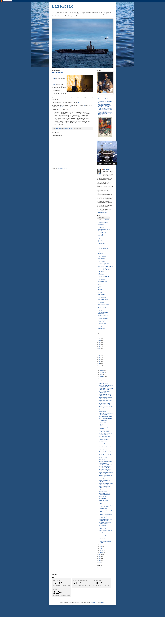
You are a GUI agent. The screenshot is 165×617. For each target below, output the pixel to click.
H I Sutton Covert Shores (103, 246)
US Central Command (102, 325)
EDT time (56, 580)
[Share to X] (79, 128)
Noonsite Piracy (101, 274)
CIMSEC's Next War (102, 230)
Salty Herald (100, 296)
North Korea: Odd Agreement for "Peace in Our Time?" (106, 386)
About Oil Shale (102, 478)
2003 (99, 562)
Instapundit (100, 251)
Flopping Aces (101, 241)
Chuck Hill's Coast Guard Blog (104, 229)
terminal (68, 97)
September (102, 376)
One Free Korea (101, 279)
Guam (55, 590)
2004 (99, 560)
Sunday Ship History (103, 383)
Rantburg (100, 289)
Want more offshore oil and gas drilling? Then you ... (105, 439)
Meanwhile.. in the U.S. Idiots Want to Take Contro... (105, 431)
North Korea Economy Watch (104, 276)
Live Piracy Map (101, 258)
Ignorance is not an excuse (105, 436)
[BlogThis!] (78, 128)
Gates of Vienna (101, 243)
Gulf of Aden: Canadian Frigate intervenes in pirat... (105, 520)
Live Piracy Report (102, 259)
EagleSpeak (62, 6)
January (101, 552)
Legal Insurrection (102, 256)
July (100, 380)
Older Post (90, 165)
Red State (100, 292)
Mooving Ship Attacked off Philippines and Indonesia (105, 487)
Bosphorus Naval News (103, 222)
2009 (99, 367)
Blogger (103, 602)
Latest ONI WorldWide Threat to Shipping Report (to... (106, 484)
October (101, 374)
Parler (99, 284)
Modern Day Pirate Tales (103, 263)
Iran (78, 102)
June (101, 381)
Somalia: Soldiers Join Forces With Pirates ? (105, 517)
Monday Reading (102, 411)
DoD (99, 238)
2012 (99, 361)
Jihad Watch (100, 253)
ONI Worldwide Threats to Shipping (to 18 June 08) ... (105, 404)
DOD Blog (100, 240)
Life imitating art (102, 443)
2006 (99, 556)
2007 (99, 554)
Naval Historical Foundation (103, 264)
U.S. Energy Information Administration (103, 313)
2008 (99, 368)
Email (98, 138)
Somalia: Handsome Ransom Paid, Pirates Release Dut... (105, 395)
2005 (99, 558)
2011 (99, 363)
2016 (99, 353)
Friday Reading (102, 459)
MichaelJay (93, 602)
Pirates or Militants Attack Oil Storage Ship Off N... (105, 434)
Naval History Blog (102, 268)
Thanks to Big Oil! (103, 457)
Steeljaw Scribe (101, 302)
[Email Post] (75, 128)
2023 (99, 340)
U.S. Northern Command (103, 320)
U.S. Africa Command (102, 310)
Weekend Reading (57, 72)
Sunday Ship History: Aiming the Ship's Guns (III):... (106, 414)
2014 (99, 357)
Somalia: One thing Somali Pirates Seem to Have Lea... (106, 398)
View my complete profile (102, 212)
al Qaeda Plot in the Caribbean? (105, 449)
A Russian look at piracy (104, 489)
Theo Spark (100, 309)
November (102, 372)
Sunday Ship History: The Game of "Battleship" (105, 534)
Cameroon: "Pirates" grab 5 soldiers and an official (105, 470)
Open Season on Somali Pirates (105, 530)
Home (72, 165)
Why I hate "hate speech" (104, 444)
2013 (99, 359)
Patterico (100, 286)
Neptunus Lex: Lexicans (103, 273)
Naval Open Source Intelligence (104, 269)
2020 (99, 346)
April (101, 546)
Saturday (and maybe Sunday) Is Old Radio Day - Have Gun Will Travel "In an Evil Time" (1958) (104, 105)
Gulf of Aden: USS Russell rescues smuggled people (105, 494)
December (102, 370)
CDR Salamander (101, 227)
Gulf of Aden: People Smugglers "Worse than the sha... (106, 506)
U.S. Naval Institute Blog (103, 318)
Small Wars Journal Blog (103, 299)
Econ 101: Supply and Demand (105, 416)
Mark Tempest (106, 169)
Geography (101, 409)
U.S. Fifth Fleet (101, 316)
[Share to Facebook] (80, 128)
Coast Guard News (102, 232)
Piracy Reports (102, 525)
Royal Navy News (101, 294)
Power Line (100, 287)
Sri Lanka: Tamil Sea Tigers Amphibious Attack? (105, 467)
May (101, 544)
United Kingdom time (80, 580)
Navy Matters (101, 271)
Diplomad (100, 236)
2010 (99, 365)
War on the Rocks (101, 328)
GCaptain (100, 245)
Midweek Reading (103, 441)
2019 (99, 348)
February (102, 550)
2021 (99, 344)
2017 (99, 352)
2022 (99, 342)
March (101, 548)
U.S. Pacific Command (102, 321)
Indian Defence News (102, 250)
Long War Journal (101, 261)
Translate (107, 219)
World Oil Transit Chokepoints (104, 330)
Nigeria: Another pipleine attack (105, 418)
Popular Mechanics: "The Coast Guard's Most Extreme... (105, 455)
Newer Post (54, 165)
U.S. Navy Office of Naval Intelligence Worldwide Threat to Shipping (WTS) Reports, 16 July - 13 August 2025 (105, 113)
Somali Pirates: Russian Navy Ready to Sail (105, 528)
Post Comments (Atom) (62, 168)
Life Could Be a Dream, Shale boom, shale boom (105, 523)
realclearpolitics (101, 291)
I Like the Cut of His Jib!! (103, 248)
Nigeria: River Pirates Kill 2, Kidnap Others (105, 392)
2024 (99, 338)
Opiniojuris (100, 282)
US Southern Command (103, 326)
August (101, 378)
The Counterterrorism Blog (66, 106)
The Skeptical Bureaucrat (103, 304)
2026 (99, 335)
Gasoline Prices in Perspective (105, 461)
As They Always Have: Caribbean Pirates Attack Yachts (105, 541)
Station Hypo (101, 300)
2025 (99, 336)
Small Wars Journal (102, 297)
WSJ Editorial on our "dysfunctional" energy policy (105, 464)
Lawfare (100, 254)
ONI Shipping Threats (102, 281)
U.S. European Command (103, 315)
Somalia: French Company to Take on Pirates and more (105, 452)
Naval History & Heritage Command (105, 266)
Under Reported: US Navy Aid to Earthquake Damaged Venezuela (105, 102)
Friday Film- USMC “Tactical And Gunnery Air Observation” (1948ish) (105, 109)
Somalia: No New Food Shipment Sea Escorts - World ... (106, 389)
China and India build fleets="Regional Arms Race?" (106, 514)
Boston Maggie (101, 224)
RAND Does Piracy (103, 496)
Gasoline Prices (102, 422)
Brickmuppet (101, 225)
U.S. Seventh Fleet (102, 323)
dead (84, 105)
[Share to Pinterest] (82, 128)
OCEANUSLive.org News (103, 277)
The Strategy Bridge (102, 305)
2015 (99, 355)
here (76, 95)
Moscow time (97, 580)
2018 (99, 350)
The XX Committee (102, 307)
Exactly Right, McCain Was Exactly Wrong (104, 481)
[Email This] (77, 128)
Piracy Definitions (103, 491)
